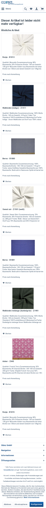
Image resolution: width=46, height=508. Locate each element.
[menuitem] (6, 8)
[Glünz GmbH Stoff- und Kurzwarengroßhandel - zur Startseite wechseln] (12, 3)
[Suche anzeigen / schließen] (25, 8)
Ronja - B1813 (8, 57)
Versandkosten (9, 470)
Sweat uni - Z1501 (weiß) (13, 209)
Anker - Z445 (8, 361)
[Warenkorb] (42, 8)
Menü (8, 9)
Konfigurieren (36, 504)
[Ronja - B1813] (23, 44)
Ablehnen (7, 504)
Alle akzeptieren (21, 504)
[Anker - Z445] (23, 349)
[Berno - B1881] (23, 247)
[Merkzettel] (31, 8)
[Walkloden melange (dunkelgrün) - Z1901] (23, 298)
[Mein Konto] (36, 8)
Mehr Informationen (31, 497)
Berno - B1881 (8, 260)
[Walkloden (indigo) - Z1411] (23, 95)
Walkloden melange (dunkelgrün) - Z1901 (20, 311)
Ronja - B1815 (8, 412)
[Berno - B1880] (23, 146)
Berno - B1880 (8, 158)
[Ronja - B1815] (23, 399)
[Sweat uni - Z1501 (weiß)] (23, 197)
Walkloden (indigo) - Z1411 (14, 108)
